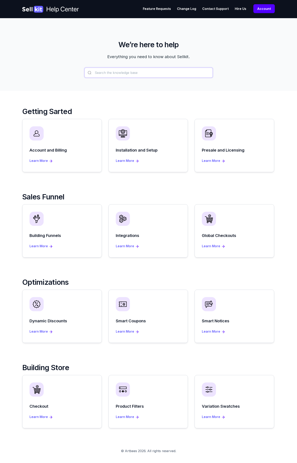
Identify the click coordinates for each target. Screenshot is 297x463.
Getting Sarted (47, 111)
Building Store (45, 367)
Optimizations (45, 282)
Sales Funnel (43, 196)
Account (264, 9)
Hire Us (240, 9)
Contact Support (215, 9)
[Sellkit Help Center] (50, 12)
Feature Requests (157, 9)
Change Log (186, 9)
